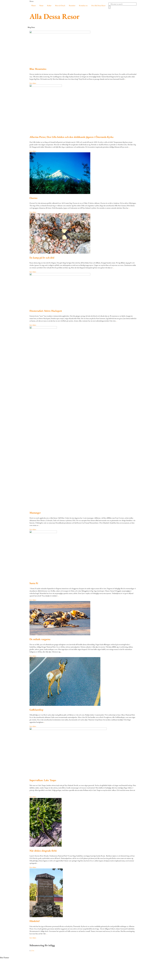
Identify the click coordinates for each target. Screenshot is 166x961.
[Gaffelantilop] (83, 681)
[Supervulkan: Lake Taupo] (83, 751)
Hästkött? (35, 921)
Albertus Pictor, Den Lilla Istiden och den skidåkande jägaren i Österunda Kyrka (71, 137)
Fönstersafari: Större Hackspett (46, 310)
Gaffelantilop (36, 709)
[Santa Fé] (83, 555)
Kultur (49, 5)
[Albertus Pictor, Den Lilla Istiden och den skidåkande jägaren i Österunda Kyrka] (83, 108)
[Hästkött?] (83, 892)
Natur (41, 5)
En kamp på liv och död (42, 257)
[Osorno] (83, 173)
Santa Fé (34, 583)
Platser (33, 5)
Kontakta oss (83, 5)
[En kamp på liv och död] (83, 233)
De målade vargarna (40, 639)
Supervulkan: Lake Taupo (43, 780)
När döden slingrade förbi (43, 850)
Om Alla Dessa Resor (98, 5)
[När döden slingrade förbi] (83, 822)
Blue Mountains (38, 68)
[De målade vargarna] (83, 618)
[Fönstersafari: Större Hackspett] (83, 290)
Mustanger (35, 512)
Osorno (33, 198)
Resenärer (72, 5)
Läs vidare (33, 83)
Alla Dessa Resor (54, 16)
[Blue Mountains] (83, 48)
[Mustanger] (83, 417)
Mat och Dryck (60, 5)
